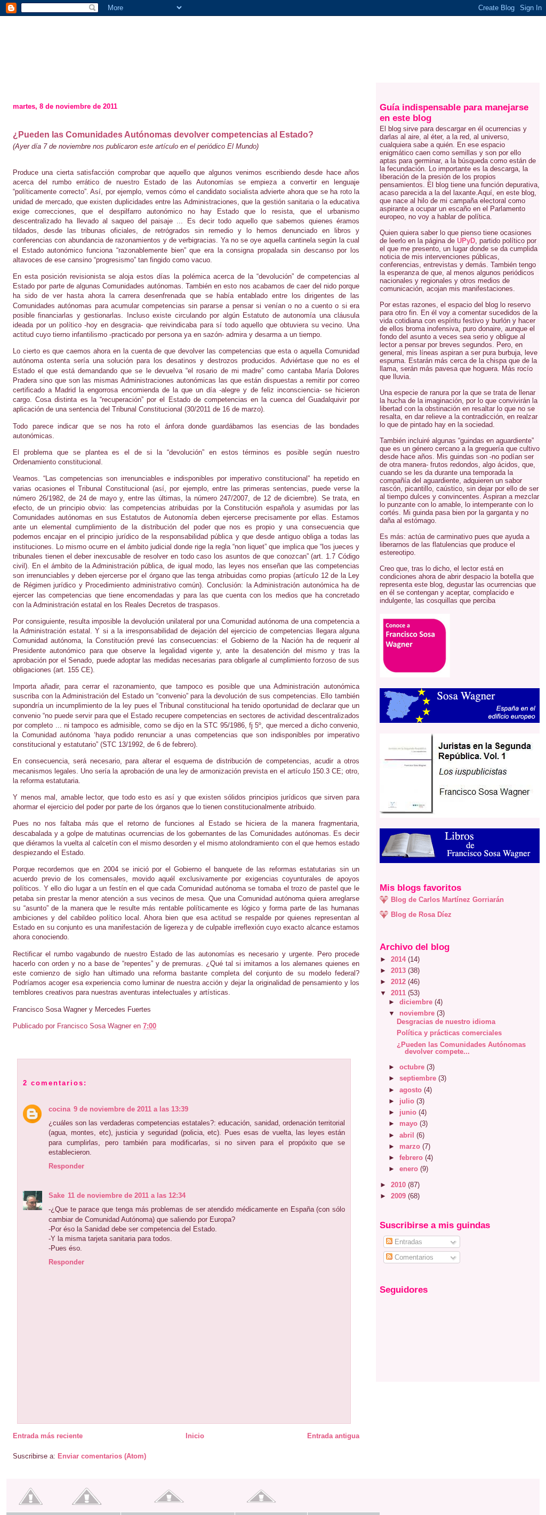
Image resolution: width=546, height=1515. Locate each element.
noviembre (418, 1013)
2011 (399, 993)
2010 (399, 1185)
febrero (412, 1158)
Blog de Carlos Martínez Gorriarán (447, 900)
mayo (409, 1123)
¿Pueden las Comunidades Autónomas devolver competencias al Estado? (163, 134)
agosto (411, 1090)
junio (409, 1112)
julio (407, 1101)
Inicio (195, 1436)
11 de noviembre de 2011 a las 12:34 (127, 1195)
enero (409, 1169)
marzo (410, 1146)
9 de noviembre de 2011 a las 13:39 (131, 1109)
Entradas (407, 1242)
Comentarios (412, 1257)
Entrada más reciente (48, 1436)
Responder (66, 1166)
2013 (399, 970)
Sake (57, 1195)
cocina (59, 1109)
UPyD (466, 241)
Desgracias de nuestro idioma (446, 1022)
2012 (399, 982)
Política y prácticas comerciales (449, 1033)
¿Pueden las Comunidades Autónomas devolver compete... (461, 1048)
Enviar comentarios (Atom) (102, 1456)
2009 (399, 1196)
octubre (413, 1067)
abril (407, 1135)
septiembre (418, 1078)
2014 (399, 959)
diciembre (417, 1002)
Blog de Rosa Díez (421, 914)
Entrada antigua (333, 1436)
